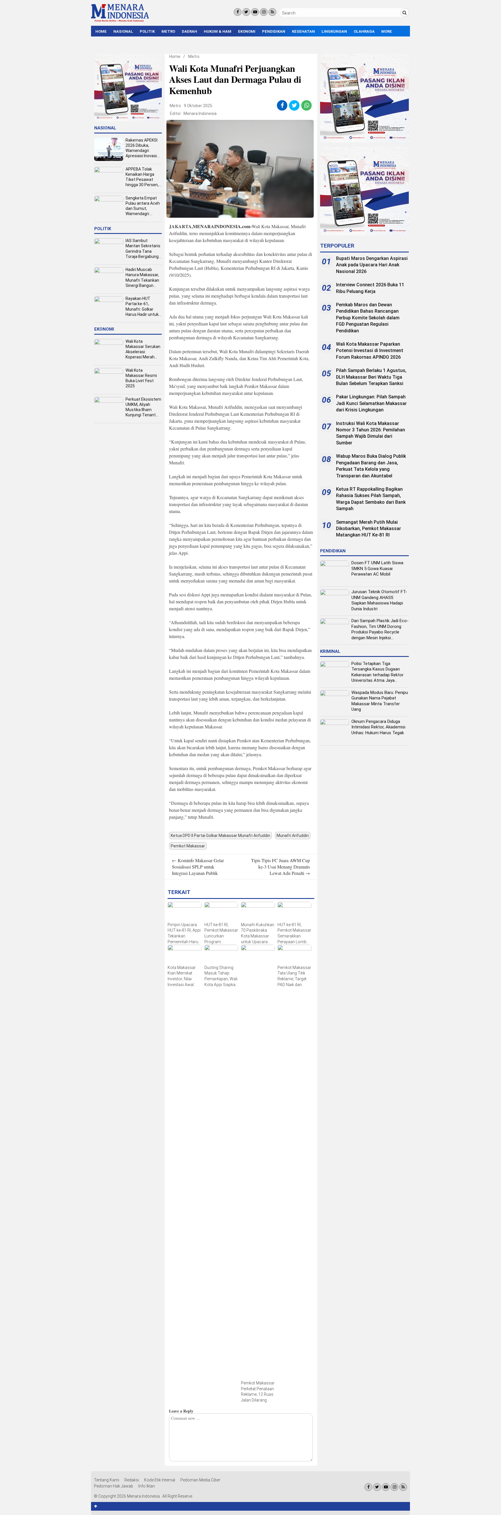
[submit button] (404, 12)
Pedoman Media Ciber (200, 1480)
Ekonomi (246, 31)
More (386, 31)
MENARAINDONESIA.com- (222, 226)
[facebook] (282, 105)
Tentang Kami (106, 1480)
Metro (168, 31)
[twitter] (294, 105)
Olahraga (364, 31)
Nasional (123, 31)
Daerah (189, 31)
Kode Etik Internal (159, 1480)
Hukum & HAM (217, 31)
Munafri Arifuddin (293, 835)
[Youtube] (255, 12)
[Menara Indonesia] (120, 21)
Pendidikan (273, 31)
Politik (147, 31)
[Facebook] (238, 12)
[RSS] (272, 12)
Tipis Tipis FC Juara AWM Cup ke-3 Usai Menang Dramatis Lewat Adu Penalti (280, 866)
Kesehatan (303, 31)
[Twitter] (246, 12)
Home (101, 31)
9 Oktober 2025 (198, 105)
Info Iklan (146, 1486)
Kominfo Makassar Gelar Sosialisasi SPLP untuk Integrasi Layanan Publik (198, 866)
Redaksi (131, 1480)
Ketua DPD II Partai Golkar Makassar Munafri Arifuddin (220, 835)
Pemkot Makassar (188, 846)
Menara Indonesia (200, 113)
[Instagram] (264, 12)
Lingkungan (334, 31)
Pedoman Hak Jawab (113, 1486)
